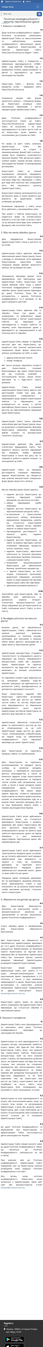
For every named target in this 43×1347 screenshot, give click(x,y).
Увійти (28, 1)
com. (13, 993)
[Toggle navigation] (37, 7)
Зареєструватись (12, 1)
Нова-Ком (7, 6)
